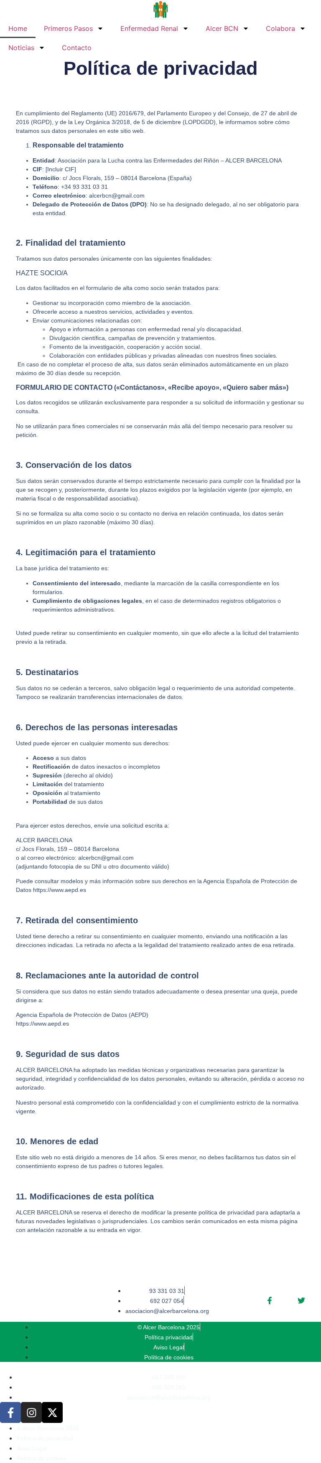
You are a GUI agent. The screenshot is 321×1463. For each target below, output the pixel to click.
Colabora (280, 28)
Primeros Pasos (68, 28)
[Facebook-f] (10, 1412)
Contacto (77, 47)
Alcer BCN (222, 28)
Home (17, 28)
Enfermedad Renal (149, 28)
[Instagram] (31, 1412)
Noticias (21, 47)
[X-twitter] (52, 1412)
